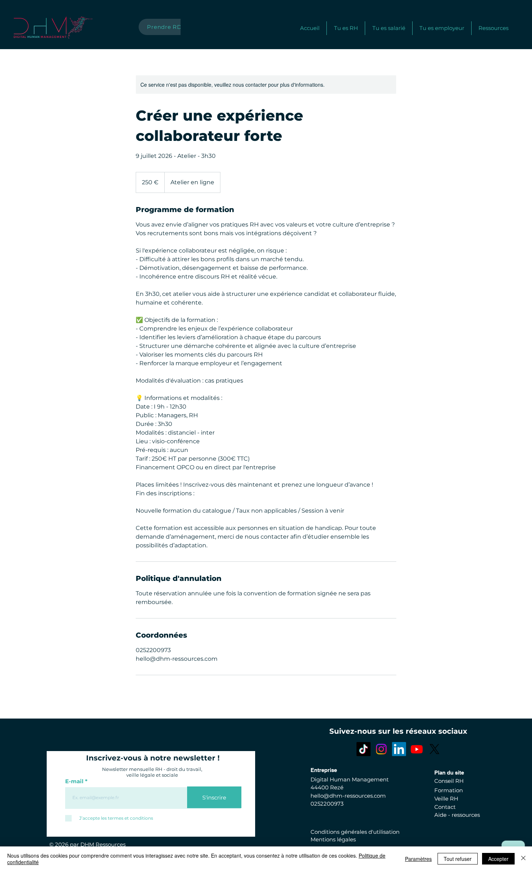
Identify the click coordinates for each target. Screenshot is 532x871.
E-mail (74, 781)
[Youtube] (417, 749)
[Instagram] (381, 749)
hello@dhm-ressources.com (348, 795)
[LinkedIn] (399, 749)
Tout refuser (458, 858)
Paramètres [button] (418, 858)
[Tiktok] (363, 749)
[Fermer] (523, 858)
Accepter (498, 858)
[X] (434, 749)
